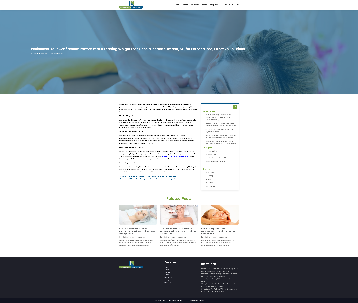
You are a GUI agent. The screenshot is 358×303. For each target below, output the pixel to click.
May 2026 (208, 183)
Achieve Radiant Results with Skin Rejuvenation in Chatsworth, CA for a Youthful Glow (178, 231)
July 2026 (208, 176)
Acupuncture (209, 154)
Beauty (224, 5)
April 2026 (208, 186)
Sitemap (201, 300)
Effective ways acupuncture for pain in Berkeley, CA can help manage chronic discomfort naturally (218, 117)
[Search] (235, 107)
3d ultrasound (210, 151)
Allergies (208, 165)
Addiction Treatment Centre (214, 161)
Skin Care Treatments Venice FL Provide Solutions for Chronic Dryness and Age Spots (137, 231)
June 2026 (208, 179)
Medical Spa (59, 53)
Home (178, 5)
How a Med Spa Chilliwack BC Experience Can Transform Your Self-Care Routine (219, 231)
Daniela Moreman (38, 53)
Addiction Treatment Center (214, 158)
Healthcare (194, 5)
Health (185, 5)
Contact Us (234, 5)
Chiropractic (214, 5)
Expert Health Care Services (176, 300)
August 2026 (209, 172)
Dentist (204, 5)
